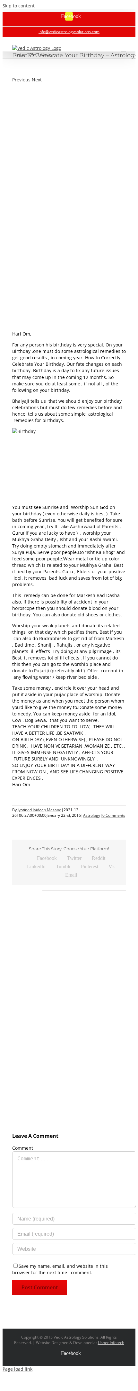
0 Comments (113, 815)
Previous (21, 80)
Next (37, 80)
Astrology (91, 815)
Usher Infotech (111, 1342)
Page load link (17, 1369)
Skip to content (19, 6)
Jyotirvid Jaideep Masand (39, 810)
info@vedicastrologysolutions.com (69, 31)
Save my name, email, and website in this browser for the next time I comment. (60, 1269)
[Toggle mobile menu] (123, 48)
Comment (22, 1148)
